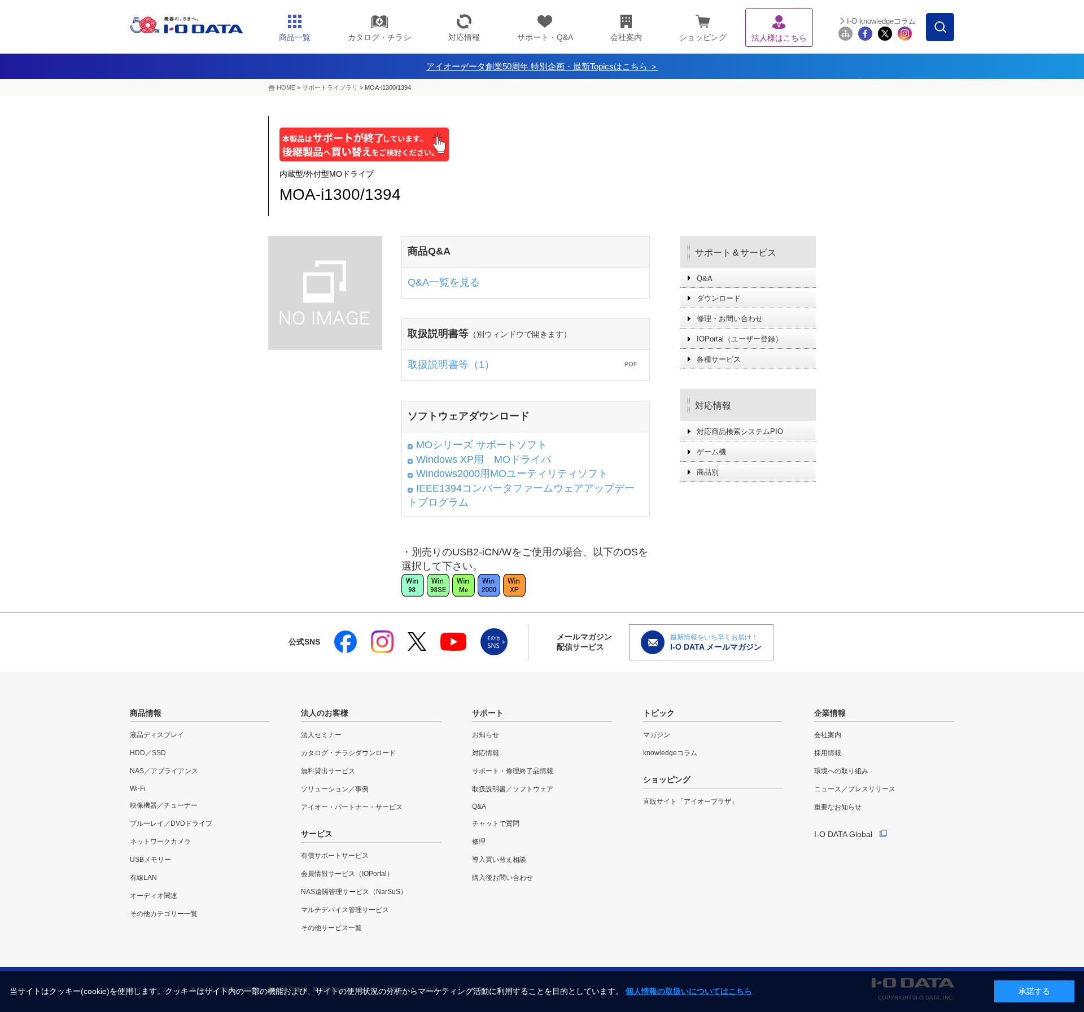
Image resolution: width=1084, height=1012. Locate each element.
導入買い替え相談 (499, 860)
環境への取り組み (841, 771)
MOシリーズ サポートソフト (481, 444)
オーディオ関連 (153, 896)
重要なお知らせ (838, 807)
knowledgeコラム (670, 753)
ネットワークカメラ (160, 841)
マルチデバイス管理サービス (345, 910)
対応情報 (713, 405)
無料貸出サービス (328, 771)
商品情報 (145, 712)
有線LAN (143, 878)
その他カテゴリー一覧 (164, 914)
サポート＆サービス (735, 252)
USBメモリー (150, 860)
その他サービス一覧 (331, 928)
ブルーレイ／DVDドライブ (171, 823)
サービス (317, 833)
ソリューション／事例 (335, 789)
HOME (286, 87)
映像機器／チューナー (164, 805)
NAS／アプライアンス (164, 771)
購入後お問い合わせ (502, 878)
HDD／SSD (148, 753)
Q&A (705, 278)
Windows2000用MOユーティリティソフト (512, 473)
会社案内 (827, 735)
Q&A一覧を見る (444, 282)
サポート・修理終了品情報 (512, 771)
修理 (479, 841)
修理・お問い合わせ (730, 318)
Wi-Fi (138, 788)
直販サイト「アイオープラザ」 (690, 801)
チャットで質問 (495, 823)
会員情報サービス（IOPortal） (347, 874)
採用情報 (827, 753)
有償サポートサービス (335, 856)
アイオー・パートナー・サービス (352, 807)
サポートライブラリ (330, 87)
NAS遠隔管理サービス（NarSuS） (354, 892)
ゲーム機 (711, 452)
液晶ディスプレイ (157, 735)
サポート (488, 712)
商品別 (708, 472)
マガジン (656, 735)
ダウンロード (719, 298)
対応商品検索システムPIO (740, 431)
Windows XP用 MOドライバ (483, 459)
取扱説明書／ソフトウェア (512, 789)
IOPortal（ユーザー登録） (740, 339)
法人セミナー (321, 735)
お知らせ (485, 735)
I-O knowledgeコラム (881, 21)
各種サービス (719, 359)
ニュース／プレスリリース (854, 789)
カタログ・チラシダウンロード (348, 753)
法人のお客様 (324, 712)
